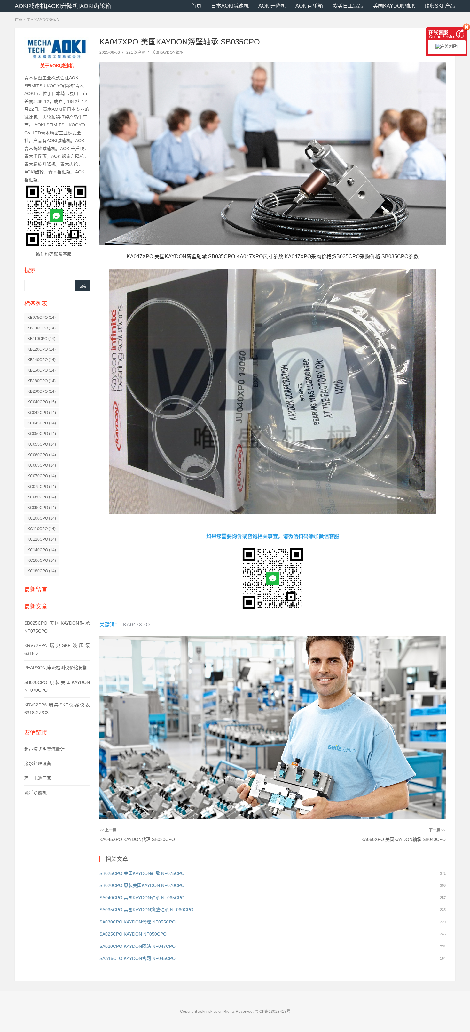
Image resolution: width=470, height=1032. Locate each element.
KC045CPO (41, 423)
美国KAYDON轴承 (394, 6)
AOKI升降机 (272, 6)
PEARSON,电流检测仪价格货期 (55, 667)
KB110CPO (41, 338)
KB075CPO (41, 317)
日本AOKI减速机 (230, 6)
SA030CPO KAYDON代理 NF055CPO (137, 921)
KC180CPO (41, 571)
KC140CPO (41, 550)
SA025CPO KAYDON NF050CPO (133, 934)
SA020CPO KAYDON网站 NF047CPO (137, 946)
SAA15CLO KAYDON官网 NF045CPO (137, 958)
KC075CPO (41, 486)
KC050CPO (41, 433)
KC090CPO (41, 507)
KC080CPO (41, 497)
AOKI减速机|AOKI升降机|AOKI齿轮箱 (63, 6)
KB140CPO (41, 360)
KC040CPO (41, 402)
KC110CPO (41, 529)
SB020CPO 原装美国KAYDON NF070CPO (141, 885)
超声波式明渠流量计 (44, 749)
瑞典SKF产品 (440, 6)
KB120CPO (41, 349)
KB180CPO (41, 381)
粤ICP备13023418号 (272, 1011)
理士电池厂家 (37, 778)
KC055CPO (41, 444)
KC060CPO (41, 455)
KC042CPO (41, 412)
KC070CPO (41, 476)
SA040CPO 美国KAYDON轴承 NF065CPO (141, 897)
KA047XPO (136, 624)
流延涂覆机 (35, 792)
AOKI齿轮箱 (309, 6)
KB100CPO (41, 328)
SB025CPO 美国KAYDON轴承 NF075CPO (141, 873)
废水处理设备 (37, 763)
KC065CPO (41, 465)
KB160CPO (41, 370)
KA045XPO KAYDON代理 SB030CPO (137, 839)
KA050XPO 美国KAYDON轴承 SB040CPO (403, 839)
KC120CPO (41, 539)
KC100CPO (41, 518)
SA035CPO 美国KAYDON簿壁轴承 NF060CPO (146, 909)
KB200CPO (41, 391)
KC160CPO (41, 560)
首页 (196, 6)
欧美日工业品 (348, 6)
